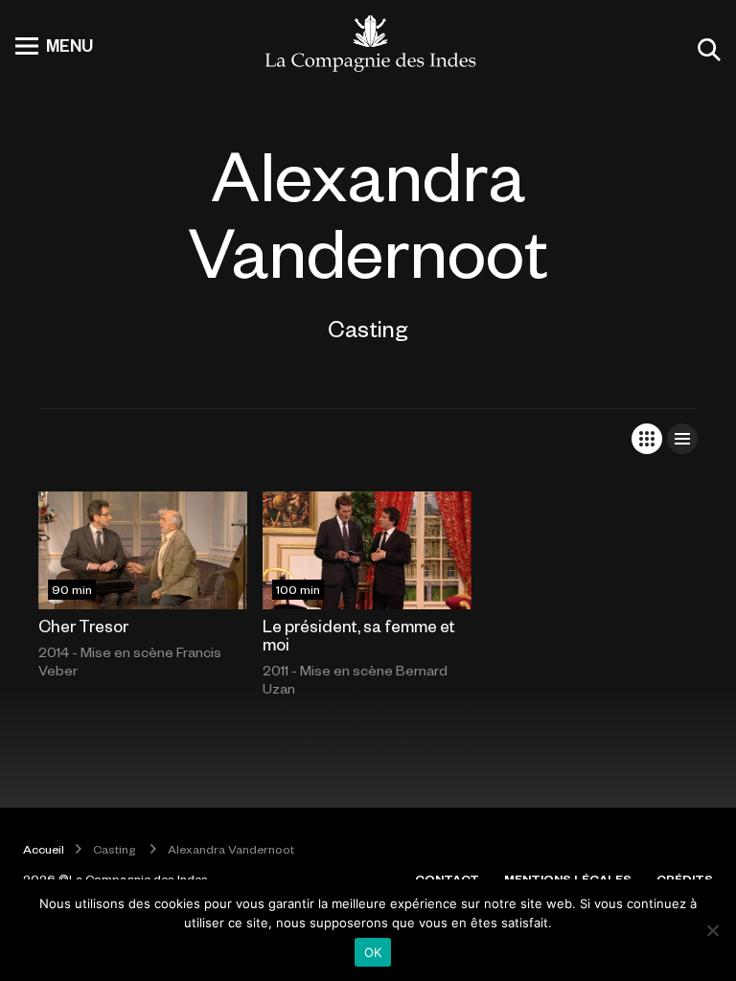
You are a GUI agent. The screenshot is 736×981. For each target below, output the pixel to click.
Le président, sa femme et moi (359, 634)
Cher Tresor (83, 625)
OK (373, 952)
